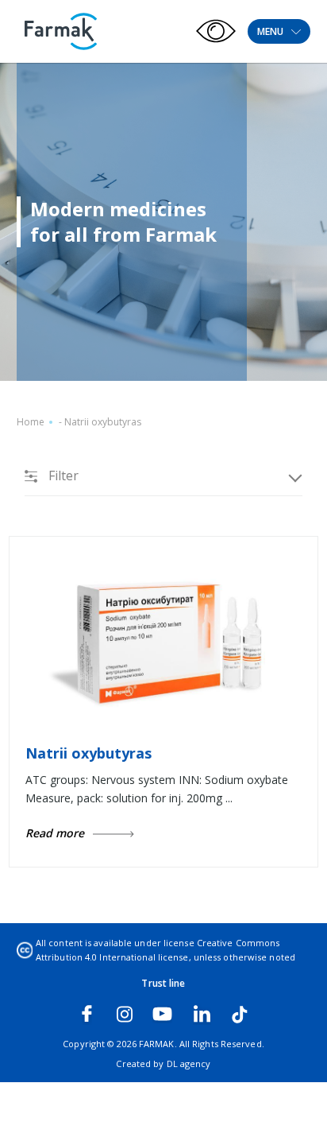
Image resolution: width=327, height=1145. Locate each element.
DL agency (189, 1063)
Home (30, 422)
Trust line (163, 983)
